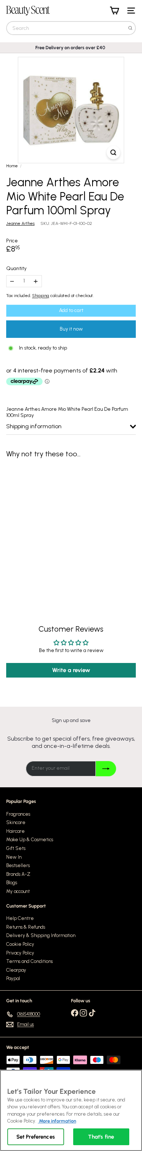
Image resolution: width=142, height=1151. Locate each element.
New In (13, 857)
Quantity (16, 269)
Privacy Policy (20, 953)
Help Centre (20, 918)
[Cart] (114, 10)
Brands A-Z (18, 874)
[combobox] (71, 28)
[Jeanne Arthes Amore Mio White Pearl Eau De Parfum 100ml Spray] (52, 526)
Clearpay (16, 970)
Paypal (13, 978)
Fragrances (18, 814)
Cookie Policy (20, 944)
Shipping (40, 295)
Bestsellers (18, 865)
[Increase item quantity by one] (36, 281)
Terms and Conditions (29, 961)
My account (18, 891)
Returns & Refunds (25, 927)
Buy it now (71, 329)
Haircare (15, 831)
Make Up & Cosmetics (29, 839)
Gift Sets (15, 848)
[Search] (130, 28)
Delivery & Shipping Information (40, 935)
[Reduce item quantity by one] (12, 281)
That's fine (101, 1137)
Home (12, 165)
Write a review (71, 670)
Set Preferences (35, 1137)
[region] (71, 1110)
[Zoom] (113, 152)
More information (57, 1121)
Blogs (11, 882)
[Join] (106, 768)
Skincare (15, 822)
